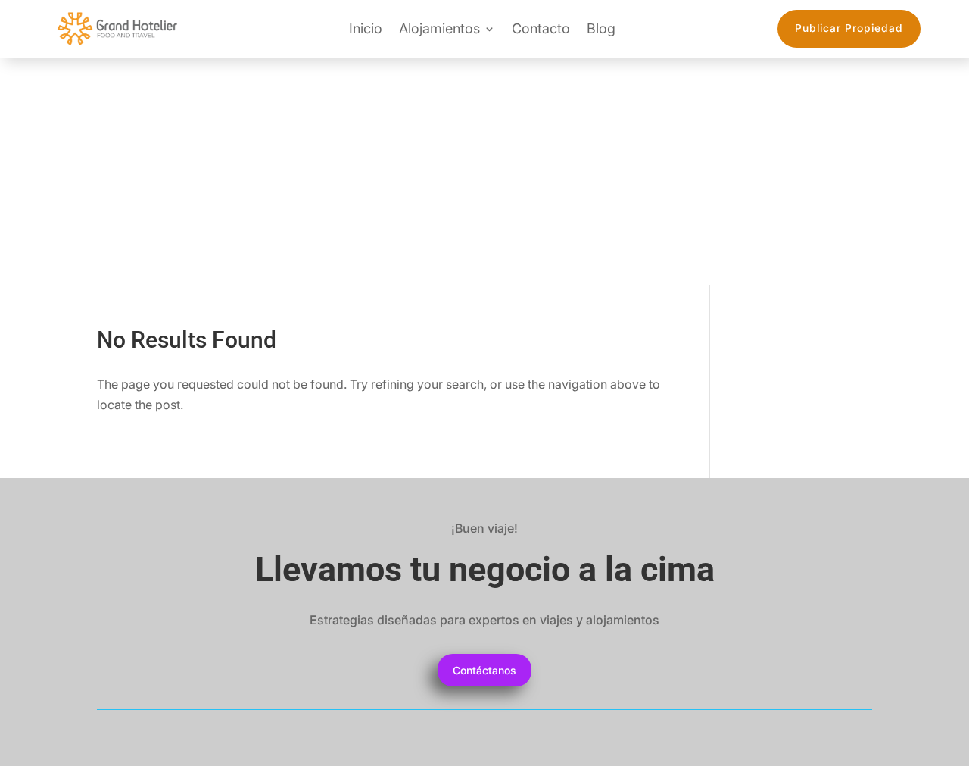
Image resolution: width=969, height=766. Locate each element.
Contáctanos (484, 670)
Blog (601, 28)
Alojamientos (439, 28)
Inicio (365, 28)
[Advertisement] (484, 171)
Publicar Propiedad (849, 28)
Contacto (541, 28)
